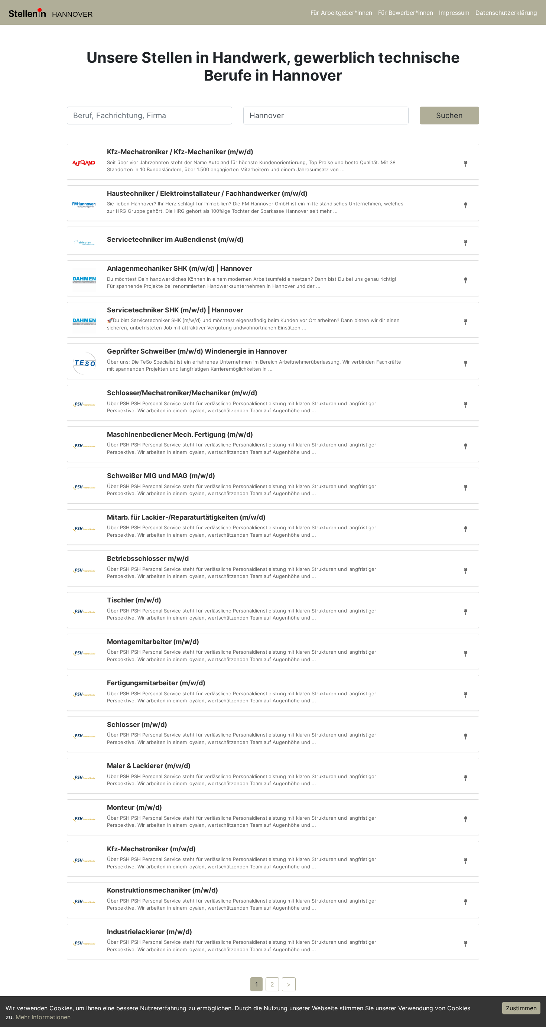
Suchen (449, 115)
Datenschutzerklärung (506, 12)
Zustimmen (521, 1008)
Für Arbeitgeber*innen (341, 12)
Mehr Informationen (43, 1017)
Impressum (454, 12)
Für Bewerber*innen (405, 12)
